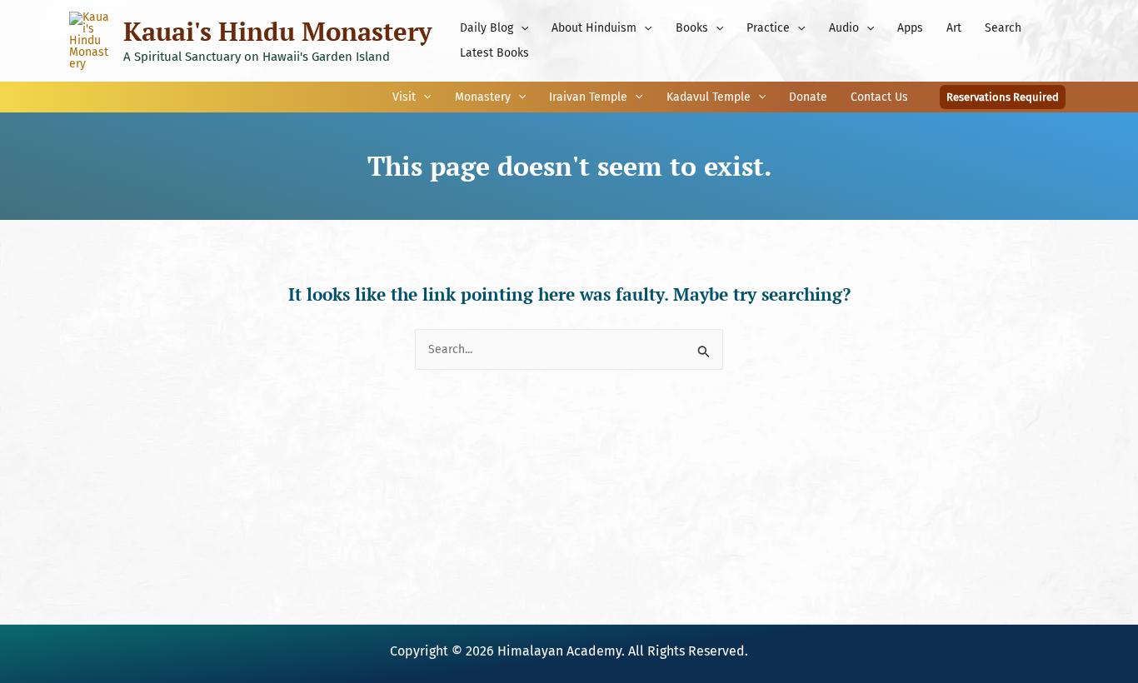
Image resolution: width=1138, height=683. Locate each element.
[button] (520, 28)
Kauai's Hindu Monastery (277, 31)
